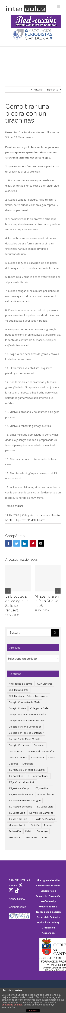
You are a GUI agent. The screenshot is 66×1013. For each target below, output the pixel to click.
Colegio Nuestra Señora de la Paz (27, 720)
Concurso (39, 745)
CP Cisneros (15, 751)
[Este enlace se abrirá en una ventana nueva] (50, 954)
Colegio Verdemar (19, 745)
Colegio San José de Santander (26, 732)
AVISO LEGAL (17, 898)
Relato (28, 831)
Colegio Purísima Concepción (25, 726)
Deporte (13, 763)
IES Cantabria (16, 776)
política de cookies (12, 1004)
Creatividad (37, 757)
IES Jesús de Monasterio (22, 782)
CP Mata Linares (36, 520)
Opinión (35, 825)
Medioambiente (17, 825)
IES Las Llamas (45, 794)
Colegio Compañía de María (24, 702)
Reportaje (42, 831)
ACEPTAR (33, 1011)
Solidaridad (15, 837)
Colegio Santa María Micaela (24, 739)
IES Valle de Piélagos (43, 818)
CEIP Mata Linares (19, 689)
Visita (44, 837)
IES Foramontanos (38, 776)
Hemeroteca (43, 515)
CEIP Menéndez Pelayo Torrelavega (28, 696)
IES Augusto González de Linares (27, 769)
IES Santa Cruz (17, 812)
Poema (48, 825)
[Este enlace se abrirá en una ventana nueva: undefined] (33, 34)
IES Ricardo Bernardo (20, 806)
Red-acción (15, 831)
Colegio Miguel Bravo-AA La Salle (27, 714)
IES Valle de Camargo (41, 812)
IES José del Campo (19, 788)
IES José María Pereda (21, 794)
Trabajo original (14, 505)
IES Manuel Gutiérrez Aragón (25, 800)
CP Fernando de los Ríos (40, 751)
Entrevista (28, 763)
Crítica (51, 757)
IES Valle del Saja (18, 818)
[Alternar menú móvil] (59, 6)
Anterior (39, 89)
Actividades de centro (21, 683)
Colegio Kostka (17, 708)
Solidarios (31, 837)
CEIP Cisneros (44, 683)
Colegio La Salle (39, 708)
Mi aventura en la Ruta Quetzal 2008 (47, 601)
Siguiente (52, 89)
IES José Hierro (43, 788)
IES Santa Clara (45, 806)
